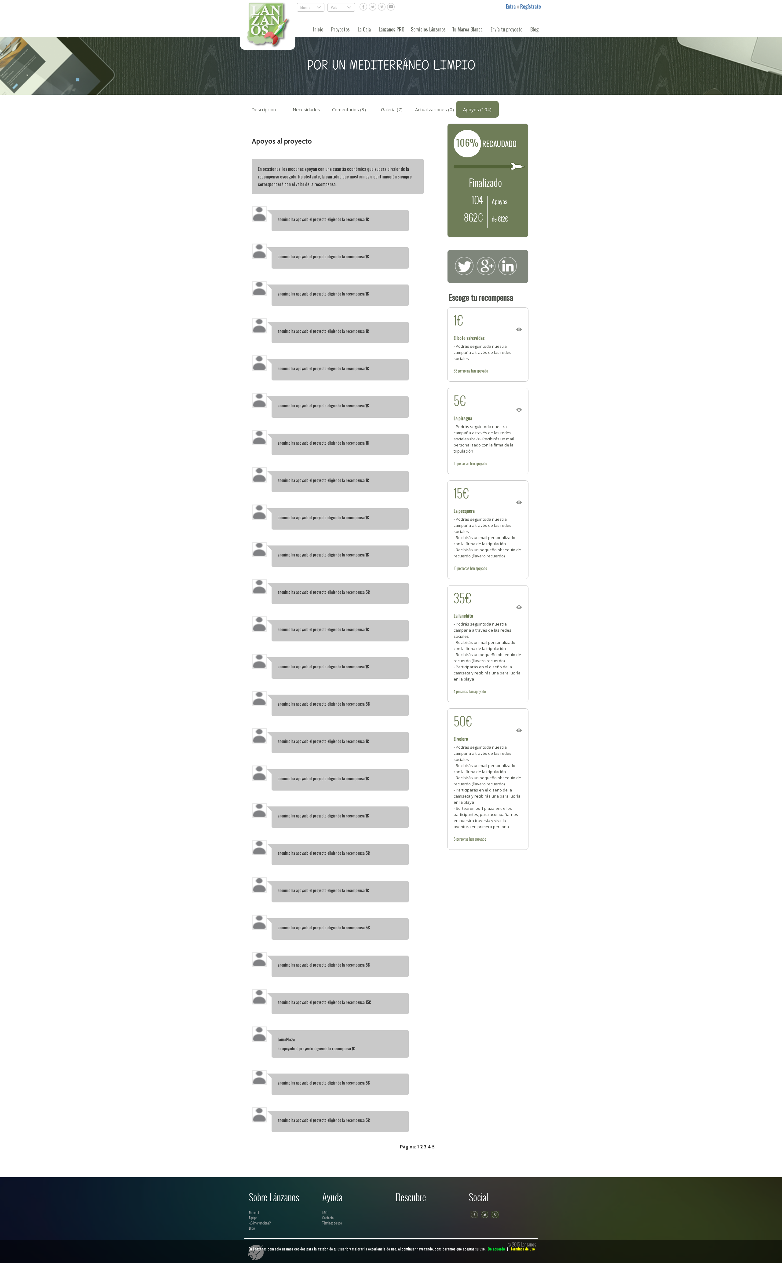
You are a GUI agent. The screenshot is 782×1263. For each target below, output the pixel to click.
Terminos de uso (522, 1248)
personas (464, 371)
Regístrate (530, 6)
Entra (511, 6)
